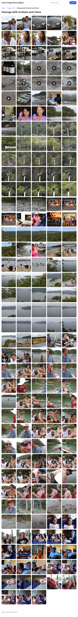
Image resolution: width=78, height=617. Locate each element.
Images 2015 (11, 8)
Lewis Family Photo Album (13, 3)
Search (73, 2)
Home (3, 8)
